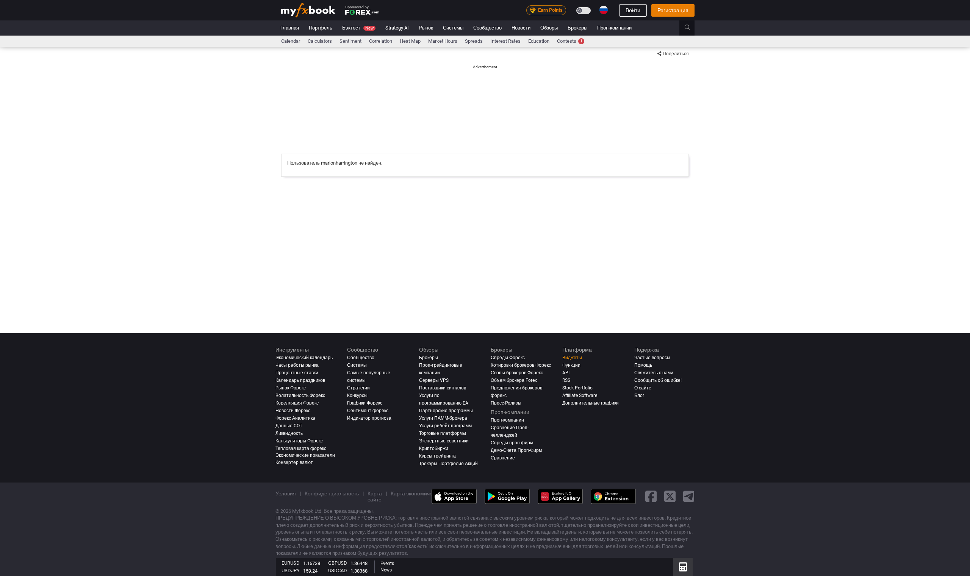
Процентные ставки (296, 372)
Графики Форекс (364, 403)
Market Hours (442, 41)
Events (387, 563)
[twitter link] (670, 496)
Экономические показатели (305, 455)
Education (538, 41)
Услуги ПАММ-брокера (443, 418)
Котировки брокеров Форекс (521, 365)
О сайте (642, 388)
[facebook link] (651, 496)
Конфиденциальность (332, 493)
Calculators (320, 41)
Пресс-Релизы (506, 403)
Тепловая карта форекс (300, 448)
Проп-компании (614, 28)
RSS (566, 380)
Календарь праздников (300, 380)
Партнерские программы (446, 410)
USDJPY (291, 570)
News (386, 570)
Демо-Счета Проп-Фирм (516, 450)
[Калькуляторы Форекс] (683, 567)
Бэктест (358, 28)
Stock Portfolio (577, 388)
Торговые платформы (442, 433)
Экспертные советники (444, 441)
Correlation (380, 41)
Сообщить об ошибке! (658, 380)
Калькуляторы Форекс (299, 441)
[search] (692, 28)
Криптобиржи (433, 448)
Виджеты (572, 357)
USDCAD (337, 570)
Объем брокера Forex (514, 380)
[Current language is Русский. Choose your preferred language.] (603, 9)
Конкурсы (357, 395)
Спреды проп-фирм (512, 442)
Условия (285, 493)
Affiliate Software (579, 395)
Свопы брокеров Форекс (517, 372)
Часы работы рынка (297, 365)
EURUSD (291, 563)
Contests (569, 41)
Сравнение (503, 458)
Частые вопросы (652, 357)
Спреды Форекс (508, 357)
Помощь (643, 365)
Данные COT (288, 425)
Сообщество (487, 28)
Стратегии (358, 388)
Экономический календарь (304, 357)
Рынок (426, 28)
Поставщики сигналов (442, 388)
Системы (453, 28)
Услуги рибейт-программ (445, 425)
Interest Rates (505, 41)
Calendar (290, 41)
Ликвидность (289, 433)
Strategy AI (397, 28)
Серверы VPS (434, 380)
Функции (571, 365)
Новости (521, 28)
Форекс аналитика (295, 418)
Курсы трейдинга (437, 456)
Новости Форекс (292, 410)
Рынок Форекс (290, 388)
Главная (289, 28)
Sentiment (350, 41)
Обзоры (549, 28)
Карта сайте (375, 496)
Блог (639, 395)
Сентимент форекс (367, 410)
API (565, 372)
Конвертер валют (294, 462)
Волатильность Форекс (300, 395)
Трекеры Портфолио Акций (448, 463)
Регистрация (672, 10)
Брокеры (577, 28)
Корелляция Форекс (297, 403)
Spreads (474, 41)
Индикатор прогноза (369, 418)
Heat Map (410, 41)
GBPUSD (337, 563)
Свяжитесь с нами (653, 372)
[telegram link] (689, 496)
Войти (633, 10)
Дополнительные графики (590, 403)
